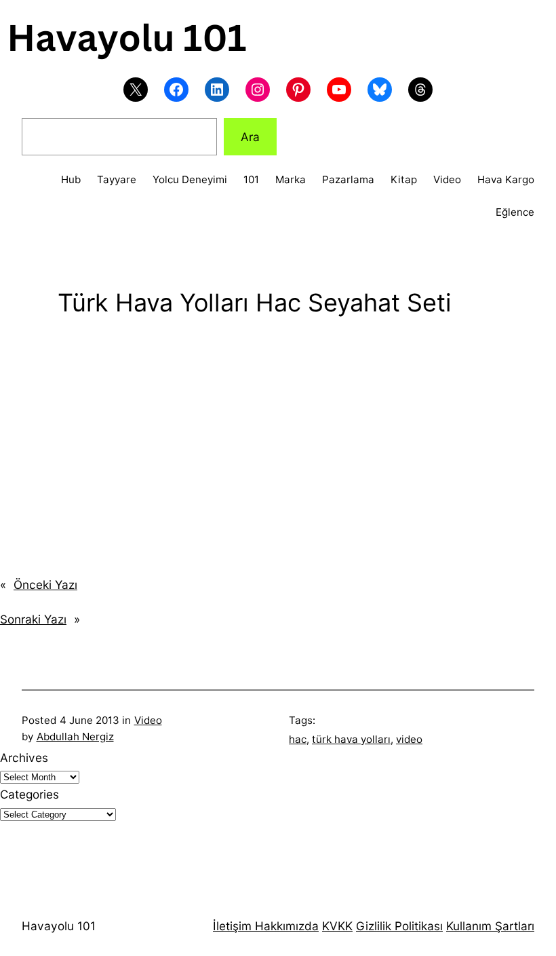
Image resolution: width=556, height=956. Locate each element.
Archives (24, 757)
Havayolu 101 (59, 926)
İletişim (232, 926)
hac (297, 739)
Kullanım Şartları (490, 926)
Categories (29, 794)
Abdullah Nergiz (75, 736)
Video (148, 720)
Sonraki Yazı (33, 619)
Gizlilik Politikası (399, 926)
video (409, 739)
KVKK (337, 926)
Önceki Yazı (45, 584)
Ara (250, 137)
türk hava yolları (351, 739)
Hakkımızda (285, 926)
